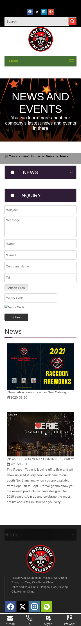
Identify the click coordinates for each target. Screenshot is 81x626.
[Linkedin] (44, 12)
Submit (16, 317)
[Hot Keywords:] (72, 21)
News (12, 392)
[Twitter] (37, 12)
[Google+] (51, 12)
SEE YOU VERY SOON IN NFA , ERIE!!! (45, 459)
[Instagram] (34, 606)
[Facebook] (30, 12)
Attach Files (16, 288)
